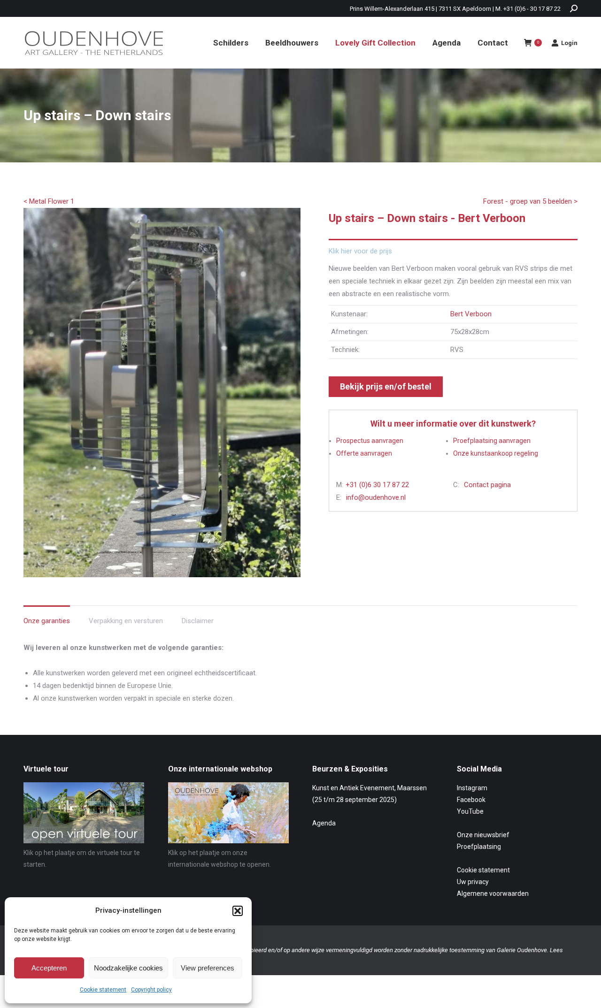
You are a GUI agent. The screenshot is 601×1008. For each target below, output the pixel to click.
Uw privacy (473, 882)
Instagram (472, 788)
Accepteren (49, 968)
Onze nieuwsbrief (483, 835)
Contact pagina (487, 485)
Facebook (471, 799)
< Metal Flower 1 (48, 201)
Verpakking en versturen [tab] (126, 621)
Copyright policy (151, 989)
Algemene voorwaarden (493, 893)
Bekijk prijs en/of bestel (385, 386)
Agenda (324, 823)
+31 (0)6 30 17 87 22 (377, 485)
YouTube (470, 811)
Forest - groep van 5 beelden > (530, 201)
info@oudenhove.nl (376, 497)
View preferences (207, 968)
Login (569, 42)
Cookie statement (103, 989)
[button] (237, 911)
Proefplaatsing (479, 846)
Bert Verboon (471, 314)
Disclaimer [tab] (198, 621)
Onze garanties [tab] (46, 621)
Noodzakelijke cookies (128, 968)
